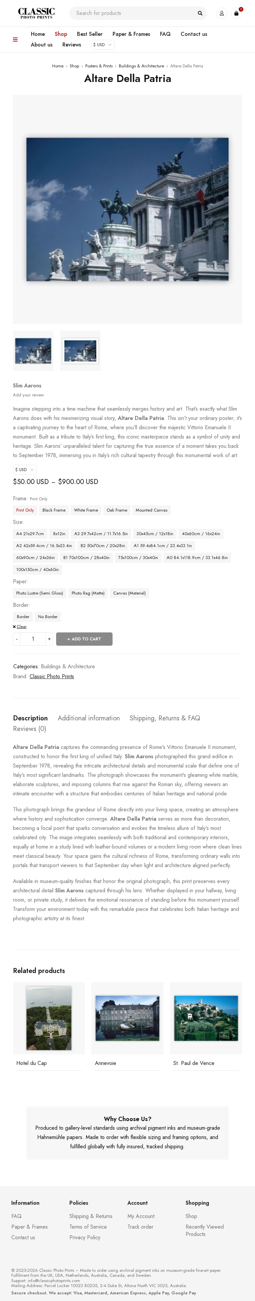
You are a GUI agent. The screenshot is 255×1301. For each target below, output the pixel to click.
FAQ (16, 1216)
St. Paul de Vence (193, 1063)
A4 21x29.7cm (30, 533)
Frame (20, 498)
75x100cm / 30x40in (138, 557)
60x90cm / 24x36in (35, 557)
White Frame (86, 510)
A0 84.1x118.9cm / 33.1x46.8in (197, 557)
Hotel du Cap (31, 1063)
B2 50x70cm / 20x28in (103, 545)
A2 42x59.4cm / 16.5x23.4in (44, 545)
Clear (22, 626)
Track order (140, 1227)
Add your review (28, 395)
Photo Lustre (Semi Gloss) (39, 593)
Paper (20, 581)
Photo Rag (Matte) (88, 593)
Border (21, 605)
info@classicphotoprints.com (54, 1280)
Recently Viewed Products (205, 1230)
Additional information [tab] (89, 718)
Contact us (23, 1237)
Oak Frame (117, 510)
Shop (74, 66)
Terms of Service (88, 1227)
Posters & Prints (99, 66)
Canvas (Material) (129, 593)
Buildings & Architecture (141, 66)
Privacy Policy (84, 1237)
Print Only (25, 510)
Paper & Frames (29, 1227)
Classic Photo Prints (52, 676)
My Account (141, 1216)
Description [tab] (30, 718)
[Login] (221, 13)
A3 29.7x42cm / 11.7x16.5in (101, 533)
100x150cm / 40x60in (37, 569)
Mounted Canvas (151, 510)
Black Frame (53, 510)
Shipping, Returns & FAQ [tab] (165, 718)
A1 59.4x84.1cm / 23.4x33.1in (163, 545)
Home (57, 66)
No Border (47, 616)
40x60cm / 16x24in (201, 533)
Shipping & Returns (91, 1216)
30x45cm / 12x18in (154, 533)
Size (18, 522)
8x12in (59, 533)
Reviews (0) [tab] (29, 729)
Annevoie (105, 1063)
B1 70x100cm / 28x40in (86, 557)
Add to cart (86, 639)
